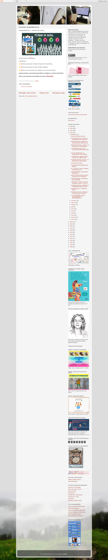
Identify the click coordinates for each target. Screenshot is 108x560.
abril (72, 213)
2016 (71, 230)
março (73, 215)
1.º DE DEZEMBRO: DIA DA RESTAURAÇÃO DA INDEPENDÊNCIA (78, 197)
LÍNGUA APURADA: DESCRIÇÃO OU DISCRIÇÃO (79, 179)
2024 (71, 126)
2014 (71, 234)
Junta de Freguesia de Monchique (76, 512)
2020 (71, 222)
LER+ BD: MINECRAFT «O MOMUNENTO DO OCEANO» (79, 153)
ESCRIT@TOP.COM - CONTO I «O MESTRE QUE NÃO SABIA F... (80, 160)
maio (72, 211)
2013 (71, 236)
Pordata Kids (71, 493)
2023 (71, 128)
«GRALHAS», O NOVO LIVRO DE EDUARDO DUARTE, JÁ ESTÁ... (79, 182)
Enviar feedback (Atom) (31, 96)
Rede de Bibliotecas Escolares (75, 515)
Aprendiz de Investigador (74, 487)
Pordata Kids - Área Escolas (75, 494)
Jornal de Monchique (73, 508)
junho (72, 208)
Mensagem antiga (58, 93)
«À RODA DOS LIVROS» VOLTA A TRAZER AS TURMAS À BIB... (79, 157)
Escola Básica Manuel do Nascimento (77, 114)
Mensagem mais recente (27, 93)
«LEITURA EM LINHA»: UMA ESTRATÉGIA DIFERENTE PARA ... (80, 150)
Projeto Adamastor (72, 481)
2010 (71, 242)
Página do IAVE (72, 491)
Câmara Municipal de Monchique (76, 506)
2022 (71, 130)
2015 (71, 232)
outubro (73, 202)
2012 (71, 238)
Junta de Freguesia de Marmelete (76, 510)
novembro (74, 200)
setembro (73, 204)
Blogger (65, 554)
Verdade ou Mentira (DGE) (75, 500)
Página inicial (44, 93)
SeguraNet (71, 498)
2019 (71, 224)
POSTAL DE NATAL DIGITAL (78, 136)
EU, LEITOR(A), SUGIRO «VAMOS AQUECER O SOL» (79, 169)
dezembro (74, 134)
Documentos (71, 120)
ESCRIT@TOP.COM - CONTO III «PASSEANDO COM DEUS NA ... (80, 139)
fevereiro (73, 217)
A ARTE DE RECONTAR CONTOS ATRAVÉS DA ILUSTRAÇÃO (79, 176)
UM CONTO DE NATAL (77, 163)
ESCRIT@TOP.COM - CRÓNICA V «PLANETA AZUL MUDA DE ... (79, 192)
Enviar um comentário (26, 86)
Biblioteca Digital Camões (74, 479)
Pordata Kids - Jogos (73, 496)
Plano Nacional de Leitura (74, 514)
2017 (71, 228)
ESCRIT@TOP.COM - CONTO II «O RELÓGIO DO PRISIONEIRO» (80, 145)
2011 (71, 240)
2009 (71, 244)
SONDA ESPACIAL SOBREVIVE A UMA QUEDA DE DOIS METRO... (80, 142)
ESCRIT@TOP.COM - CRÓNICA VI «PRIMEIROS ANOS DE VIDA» (79, 186)
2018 (71, 226)
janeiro (73, 219)
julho (72, 206)
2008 (71, 246)
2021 (71, 132)
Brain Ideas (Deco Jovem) (74, 489)
